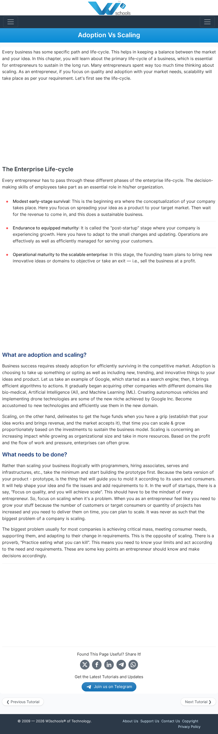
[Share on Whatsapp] (133, 664)
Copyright (190, 721)
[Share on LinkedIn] (109, 664)
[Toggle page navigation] (207, 21)
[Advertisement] (109, 123)
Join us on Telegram (113, 686)
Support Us (149, 721)
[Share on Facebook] (97, 664)
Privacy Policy (189, 726)
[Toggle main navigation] (10, 21)
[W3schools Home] (109, 8)
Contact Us (170, 721)
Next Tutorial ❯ (198, 701)
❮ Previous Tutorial (22, 701)
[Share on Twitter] (85, 664)
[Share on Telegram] (121, 664)
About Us (130, 721)
